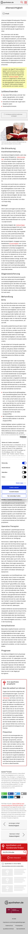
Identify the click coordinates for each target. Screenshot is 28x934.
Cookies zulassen (14, 487)
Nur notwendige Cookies (14, 495)
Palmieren (6, 698)
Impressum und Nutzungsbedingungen (14, 922)
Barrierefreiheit (21, 929)
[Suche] (21, 2)
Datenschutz (9, 925)
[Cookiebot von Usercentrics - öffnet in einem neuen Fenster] (20, 437)
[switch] (24, 467)
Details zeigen (19, 483)
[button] (4, 793)
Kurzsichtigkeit (14, 243)
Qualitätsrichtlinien (8, 929)
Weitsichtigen (20, 225)
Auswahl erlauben (14, 491)
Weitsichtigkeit (14, 76)
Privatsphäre (19, 925)
